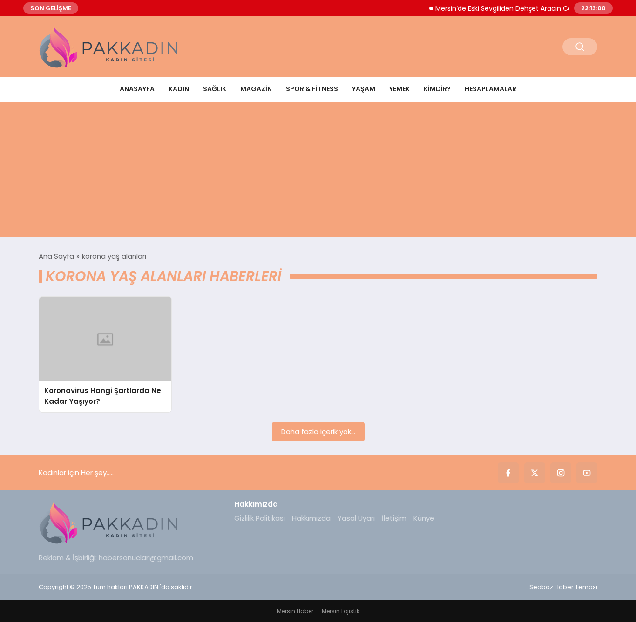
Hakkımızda (311, 518)
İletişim (394, 518)
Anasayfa (137, 89)
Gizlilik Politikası (259, 518)
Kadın (179, 89)
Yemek (399, 89)
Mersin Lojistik (340, 611)
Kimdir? (437, 89)
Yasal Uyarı (356, 518)
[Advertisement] (318, 172)
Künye (423, 518)
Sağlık (214, 89)
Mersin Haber (295, 611)
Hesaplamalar (490, 89)
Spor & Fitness (312, 89)
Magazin (256, 89)
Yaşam (363, 89)
